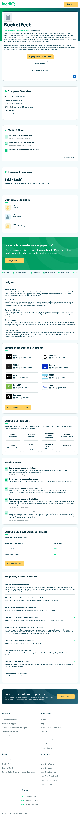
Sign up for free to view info (40, 57)
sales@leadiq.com (31, 804)
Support (44, 732)
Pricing (43, 719)
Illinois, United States (23, 30)
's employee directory (31, 633)
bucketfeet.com (31, 600)
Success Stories (8, 736)
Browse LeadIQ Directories (51, 728)
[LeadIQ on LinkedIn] (75, 814)
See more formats (14, 563)
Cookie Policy (7, 764)
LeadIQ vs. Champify (48, 784)
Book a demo (66, 696)
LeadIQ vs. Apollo (47, 764)
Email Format (40, 63)
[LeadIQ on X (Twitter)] (73, 814)
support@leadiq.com (32, 800)
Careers (44, 736)
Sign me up (14, 260)
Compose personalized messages (14, 728)
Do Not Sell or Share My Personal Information (19, 772)
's (34, 619)
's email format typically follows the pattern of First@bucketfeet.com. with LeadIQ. (39, 664)
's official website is (32, 599)
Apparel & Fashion (29, 643)
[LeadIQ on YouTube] (77, 814)
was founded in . (16, 674)
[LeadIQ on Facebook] (71, 814)
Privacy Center (46, 748)
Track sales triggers (9, 724)
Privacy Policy (7, 760)
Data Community (47, 740)
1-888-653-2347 (30, 796)
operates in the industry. (23, 642)
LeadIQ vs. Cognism (48, 772)
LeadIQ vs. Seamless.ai (49, 776)
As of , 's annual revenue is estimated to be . (30, 609)
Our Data (44, 744)
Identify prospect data (10, 719)
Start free (70, 4)
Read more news (69, 157)
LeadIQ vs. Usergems (49, 780)
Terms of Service (8, 768)
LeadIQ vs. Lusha (47, 768)
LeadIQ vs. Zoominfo (48, 760)
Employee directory (40, 70)
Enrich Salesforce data (10, 732)
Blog (42, 724)
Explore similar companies (17, 407)
